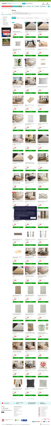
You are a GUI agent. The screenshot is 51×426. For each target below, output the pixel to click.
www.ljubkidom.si (42, 410)
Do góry (14, 398)
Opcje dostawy (16, 409)
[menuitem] (7, 6)
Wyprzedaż (7, 20)
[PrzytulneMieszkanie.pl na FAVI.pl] (3, 420)
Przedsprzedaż (7, 22)
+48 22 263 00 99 (5, 408)
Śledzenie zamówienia (17, 408)
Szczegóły (30, 55)
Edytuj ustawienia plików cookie (25, 424)
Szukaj (24, 3)
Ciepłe (7, 21)
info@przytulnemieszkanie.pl (7, 410)
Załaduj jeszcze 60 (30, 398)
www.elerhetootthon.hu (43, 412)
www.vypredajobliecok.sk (43, 409)
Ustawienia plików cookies (21, 214)
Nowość (7, 19)
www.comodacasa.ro (43, 413)
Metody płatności (16, 410)
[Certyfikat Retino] (24, 420)
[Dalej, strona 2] (47, 398)
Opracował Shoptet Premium (45, 424)
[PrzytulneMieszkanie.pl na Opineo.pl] (9, 419)
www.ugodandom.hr (43, 411)
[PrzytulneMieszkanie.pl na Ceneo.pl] (17, 420)
